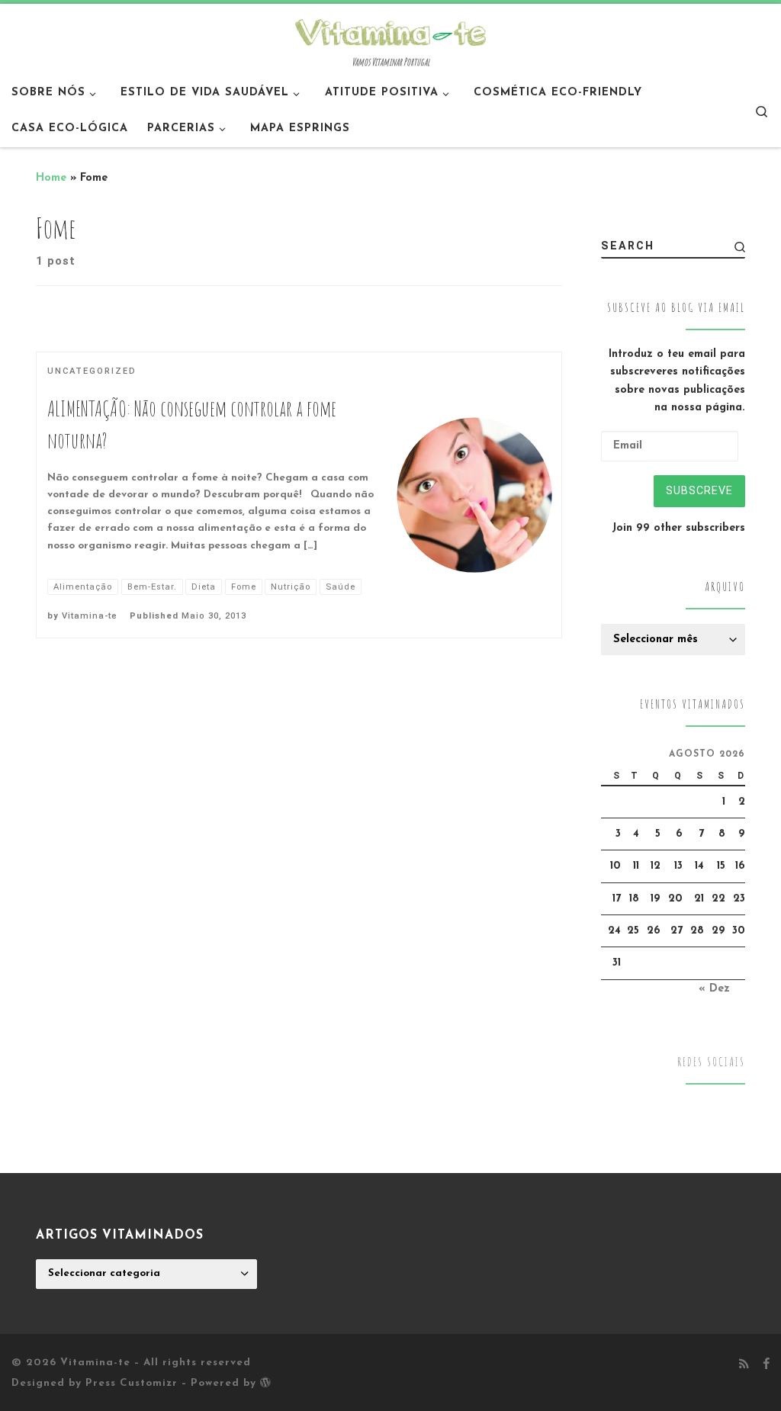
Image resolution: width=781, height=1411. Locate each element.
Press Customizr (131, 1383)
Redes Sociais (711, 1062)
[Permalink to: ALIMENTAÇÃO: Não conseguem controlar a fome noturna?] (474, 495)
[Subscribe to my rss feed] (744, 1365)
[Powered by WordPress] (265, 1382)
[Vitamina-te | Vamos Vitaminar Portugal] (390, 30)
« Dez (714, 989)
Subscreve (699, 490)
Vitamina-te (89, 616)
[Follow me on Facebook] (766, 1365)
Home (51, 178)
